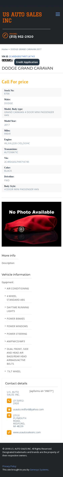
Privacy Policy (9, 466)
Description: (8, 263)
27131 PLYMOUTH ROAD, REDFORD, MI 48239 (19, 421)
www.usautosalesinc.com (27, 432)
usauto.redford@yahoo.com (28, 409)
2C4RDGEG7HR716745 (22, 56)
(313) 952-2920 (21, 37)
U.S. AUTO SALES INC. (13, 393)
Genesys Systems (39, 469)
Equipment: (8, 282)
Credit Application (27, 62)
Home (5, 49)
